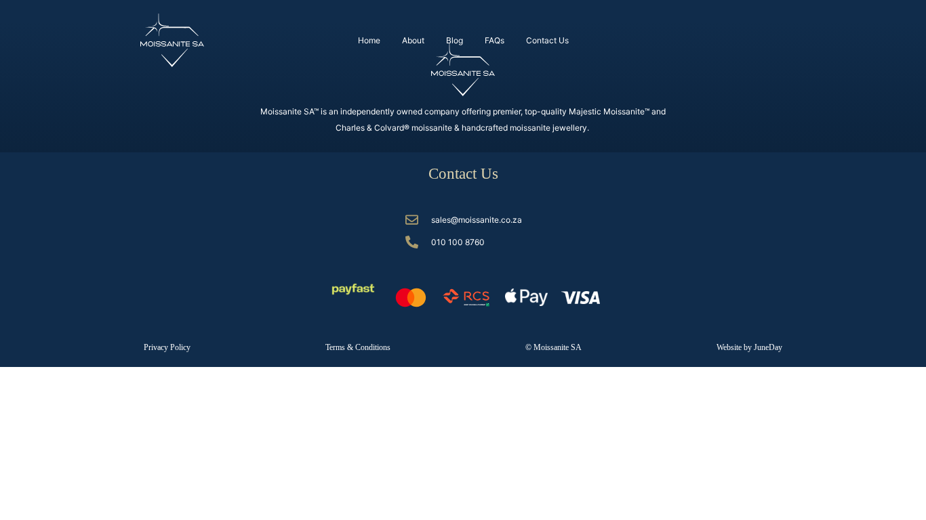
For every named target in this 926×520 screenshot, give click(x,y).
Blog (454, 40)
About (413, 40)
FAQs (494, 40)
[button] (553, 347)
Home (369, 40)
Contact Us (547, 40)
